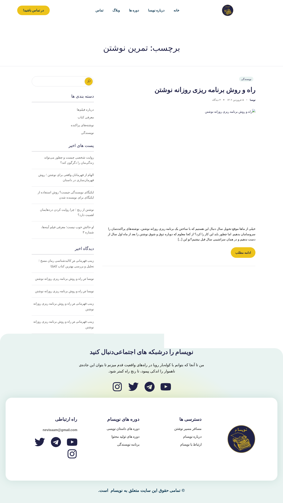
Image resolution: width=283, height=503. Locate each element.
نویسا (252, 99)
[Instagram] (117, 387)
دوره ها (134, 10)
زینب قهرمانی (85, 260)
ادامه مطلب (243, 253)
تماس (99, 10)
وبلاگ (116, 10)
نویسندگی (246, 79)
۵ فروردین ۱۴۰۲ (235, 99)
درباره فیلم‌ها (85, 109)
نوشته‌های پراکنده (82, 125)
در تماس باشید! (33, 10)
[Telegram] (149, 387)
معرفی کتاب (86, 117)
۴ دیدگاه (216, 99)
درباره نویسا (156, 10)
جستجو (89, 81)
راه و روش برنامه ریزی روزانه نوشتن (205, 89)
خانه (176, 10)
